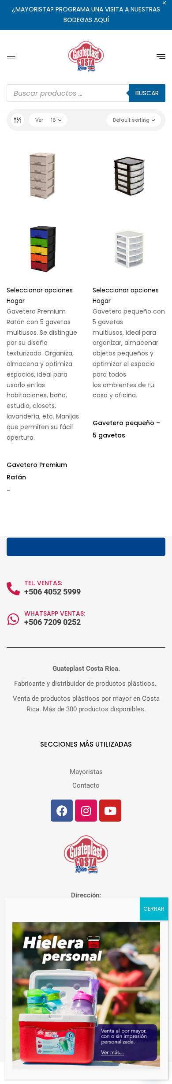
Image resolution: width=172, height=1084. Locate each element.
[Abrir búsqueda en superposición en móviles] (86, 93)
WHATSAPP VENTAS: (54, 613)
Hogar (16, 300)
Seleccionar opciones (40, 290)
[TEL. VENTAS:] (13, 588)
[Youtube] (110, 811)
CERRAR (154, 908)
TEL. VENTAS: (43, 583)
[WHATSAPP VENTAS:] (13, 619)
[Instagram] (86, 811)
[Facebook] (62, 811)
